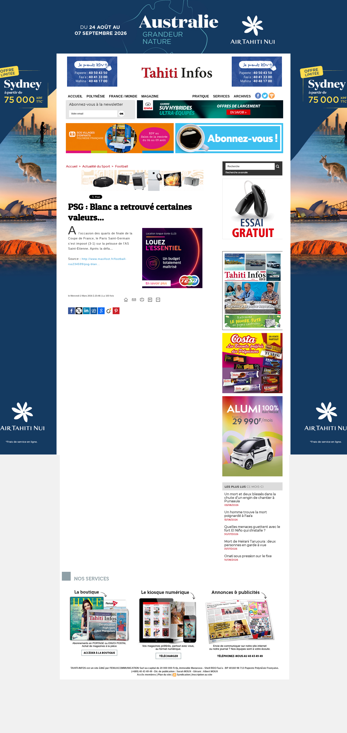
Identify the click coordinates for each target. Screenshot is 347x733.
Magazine (150, 96)
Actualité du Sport (96, 166)
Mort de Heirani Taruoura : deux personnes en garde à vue (250, 543)
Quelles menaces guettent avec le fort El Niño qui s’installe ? (252, 528)
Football (121, 166)
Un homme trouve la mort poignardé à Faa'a (245, 514)
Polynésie (96, 96)
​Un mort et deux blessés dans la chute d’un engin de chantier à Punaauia (250, 497)
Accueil (75, 96)
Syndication (183, 674)
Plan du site (164, 674)
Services (221, 96)
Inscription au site (202, 674)
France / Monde (123, 96)
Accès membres (146, 674)
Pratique (200, 96)
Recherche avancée (237, 172)
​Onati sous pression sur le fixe (248, 556)
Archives (242, 96)
